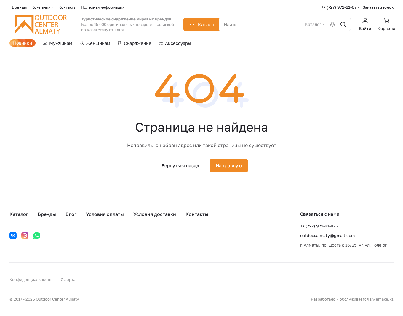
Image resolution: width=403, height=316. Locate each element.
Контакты (196, 214)
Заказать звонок (378, 7)
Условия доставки (154, 214)
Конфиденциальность (30, 279)
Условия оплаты (105, 214)
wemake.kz (383, 299)
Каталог (18, 214)
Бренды (47, 214)
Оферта (68, 279)
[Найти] (343, 24)
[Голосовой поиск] (332, 24)
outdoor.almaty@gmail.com (327, 235)
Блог (70, 214)
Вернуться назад (180, 165)
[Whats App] (36, 235)
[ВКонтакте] (13, 235)
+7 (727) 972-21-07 (338, 7)
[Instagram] (24, 235)
